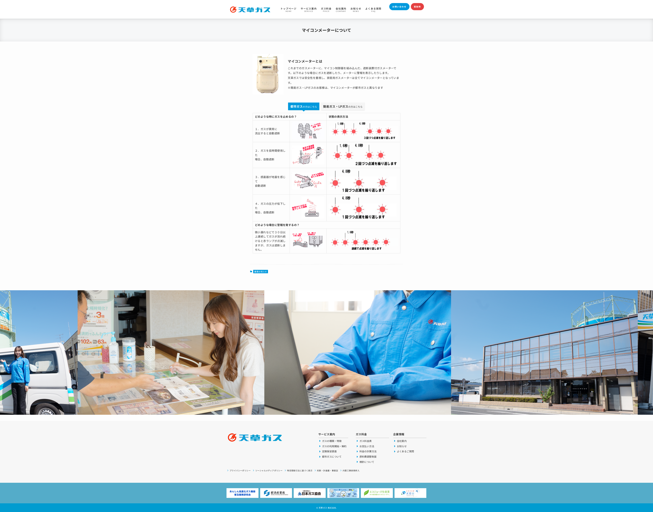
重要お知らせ (260, 271)
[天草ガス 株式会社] (250, 9)
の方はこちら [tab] (303, 106)
